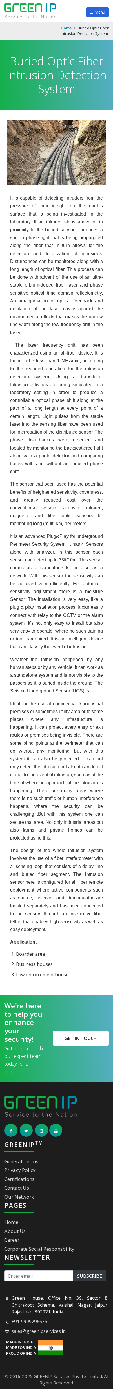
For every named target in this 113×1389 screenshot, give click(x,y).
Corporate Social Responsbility (39, 1248)
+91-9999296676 (29, 1321)
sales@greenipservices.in (39, 1331)
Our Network (19, 1196)
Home (66, 28)
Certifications (19, 1179)
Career (11, 1239)
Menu (99, 12)
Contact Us (16, 1187)
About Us (15, 1231)
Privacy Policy (20, 1170)
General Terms (21, 1161)
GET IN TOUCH (81, 1038)
